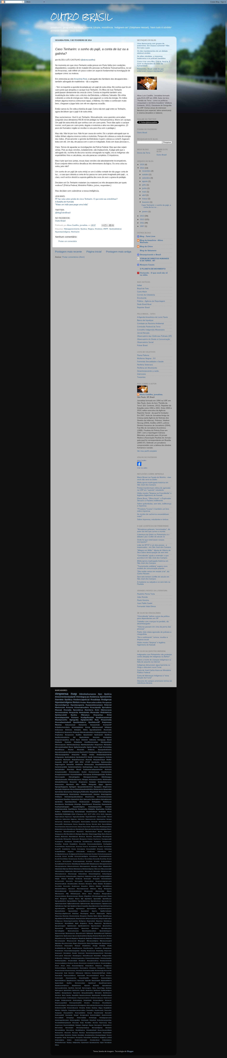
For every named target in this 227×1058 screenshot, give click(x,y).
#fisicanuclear (100, 891)
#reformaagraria (99, 757)
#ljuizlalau (58, 943)
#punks (68, 995)
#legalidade (94, 792)
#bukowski (75, 839)
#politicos (108, 735)
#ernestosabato (61, 712)
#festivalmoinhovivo (75, 891)
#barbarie (58, 742)
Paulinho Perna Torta (146, 594)
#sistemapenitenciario (62, 1020)
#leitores (109, 938)
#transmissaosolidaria (105, 1030)
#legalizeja (82, 938)
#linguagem (81, 941)
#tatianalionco (107, 1025)
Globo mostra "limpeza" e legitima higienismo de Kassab (151, 644)
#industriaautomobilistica (84, 789)
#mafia (109, 945)
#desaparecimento (71, 229)
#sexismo (58, 760)
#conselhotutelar (76, 774)
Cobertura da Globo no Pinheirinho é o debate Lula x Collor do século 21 (153, 536)
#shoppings (70, 1017)
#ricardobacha (107, 1003)
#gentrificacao (107, 898)
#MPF (105, 229)
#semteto (59, 699)
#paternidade (59, 983)
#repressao (107, 722)
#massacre (58, 953)
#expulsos (84, 886)
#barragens (108, 831)
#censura (108, 769)
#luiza (89, 943)
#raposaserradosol (84, 998)
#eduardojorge (107, 874)
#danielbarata (76, 864)
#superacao (59, 1025)
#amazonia (83, 725)
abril (144, 195)
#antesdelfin (59, 824)
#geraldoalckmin (96, 730)
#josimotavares (70, 933)
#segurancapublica (62, 740)
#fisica (84, 784)
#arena (75, 824)
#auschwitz (86, 826)
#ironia (91, 923)
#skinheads (85, 1020)
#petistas (109, 988)
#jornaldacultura (106, 928)
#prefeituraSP (94, 722)
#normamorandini (88, 970)
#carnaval (79, 846)
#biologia (78, 834)
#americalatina (85, 821)
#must (57, 965)
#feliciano (93, 888)
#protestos (59, 802)
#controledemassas (105, 856)
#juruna (75, 936)
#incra (72, 789)
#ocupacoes (69, 735)
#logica (91, 229)
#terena (58, 725)
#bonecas (82, 836)
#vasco (109, 1035)
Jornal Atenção (143, 333)
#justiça (90, 936)
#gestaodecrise (107, 901)
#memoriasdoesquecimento (94, 953)
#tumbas (82, 1032)
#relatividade (88, 1000)
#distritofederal (59, 871)
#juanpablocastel (99, 933)
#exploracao (76, 886)
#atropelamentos (105, 767)
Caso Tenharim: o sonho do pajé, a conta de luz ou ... (156, 206)
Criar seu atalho (142, 468)
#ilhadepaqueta (70, 918)
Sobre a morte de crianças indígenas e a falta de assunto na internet (154, 661)
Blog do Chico (146, 246)
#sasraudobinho (80, 1013)
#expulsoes (99, 745)
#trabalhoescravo (78, 760)
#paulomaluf (87, 735)
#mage (69, 948)
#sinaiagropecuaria (105, 1017)
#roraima (82, 1008)
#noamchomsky (70, 970)
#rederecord (108, 998)
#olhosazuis (79, 973)
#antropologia (88, 767)
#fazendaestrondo (82, 888)
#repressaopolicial (61, 1003)
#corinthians (64, 859)
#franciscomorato (72, 896)
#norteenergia (99, 970)
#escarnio (73, 782)
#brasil (78, 769)
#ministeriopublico (60, 960)
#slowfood (93, 1020)
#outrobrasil (59, 799)
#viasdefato (87, 1037)
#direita (71, 869)
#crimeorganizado (98, 774)
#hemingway (84, 913)
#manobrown (59, 950)
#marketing (99, 950)
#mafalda (102, 945)
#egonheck (80, 876)
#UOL (103, 814)
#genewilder (97, 898)
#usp (74, 693)
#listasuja (76, 732)
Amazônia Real (80, 79)
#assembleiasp (107, 824)
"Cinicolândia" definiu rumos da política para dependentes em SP (153, 617)
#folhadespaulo (75, 893)
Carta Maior (142, 292)
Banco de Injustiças (145, 320)
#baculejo (70, 769)
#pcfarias (96, 985)
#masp (84, 755)
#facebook (70, 784)
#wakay (69, 1042)
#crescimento (67, 861)
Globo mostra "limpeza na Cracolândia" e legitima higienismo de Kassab (154, 494)
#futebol (71, 898)
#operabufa (58, 975)
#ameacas (67, 821)
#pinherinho (76, 990)
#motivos (98, 229)
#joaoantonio (59, 928)
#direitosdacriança (73, 745)
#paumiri (87, 985)
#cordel (57, 859)
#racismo (96, 737)
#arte (99, 824)
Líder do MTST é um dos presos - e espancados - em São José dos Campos (154, 546)
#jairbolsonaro (71, 926)
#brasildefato (97, 836)
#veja (64, 1037)
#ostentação (59, 978)
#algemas (74, 819)
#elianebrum (89, 876)
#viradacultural (94, 1040)
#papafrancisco (71, 980)
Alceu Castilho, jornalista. (77, 225)
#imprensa (61, 693)
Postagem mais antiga (118, 251)
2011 (142, 223)
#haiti (100, 747)
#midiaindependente (104, 755)
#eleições (77, 730)
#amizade (94, 821)
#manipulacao (107, 948)
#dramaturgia (72, 874)
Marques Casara (147, 265)
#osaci (102, 975)
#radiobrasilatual (106, 995)
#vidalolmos (95, 1037)
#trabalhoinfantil (91, 1030)
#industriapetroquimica (71, 921)
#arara (96, 767)
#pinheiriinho (68, 990)
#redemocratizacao (97, 998)
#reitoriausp (107, 802)
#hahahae (75, 913)
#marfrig (83, 950)
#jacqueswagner (60, 926)
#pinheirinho (106, 697)
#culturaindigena (106, 861)
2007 (142, 226)
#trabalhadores (80, 1030)
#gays (101, 784)
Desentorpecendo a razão (148, 371)
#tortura (76, 702)
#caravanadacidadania (94, 844)
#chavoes (100, 849)
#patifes (78, 735)
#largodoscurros (60, 938)
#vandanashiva (90, 1035)
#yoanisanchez (94, 1042)
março (145, 199)
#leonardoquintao (105, 792)
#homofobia (107, 747)
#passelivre (75, 799)
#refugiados (96, 802)
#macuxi (77, 945)
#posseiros (76, 993)
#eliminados (107, 779)
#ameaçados (76, 821)
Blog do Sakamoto (148, 251)
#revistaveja (69, 804)
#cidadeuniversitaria (62, 727)
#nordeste (79, 970)
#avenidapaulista (62, 717)
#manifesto (98, 948)
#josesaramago (60, 933)
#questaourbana (71, 802)
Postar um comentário (67, 241)
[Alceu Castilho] (139, 465)
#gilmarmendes (85, 903)
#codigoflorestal (87, 717)
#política (57, 993)
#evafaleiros (108, 883)
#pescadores (96, 799)
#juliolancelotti (61, 715)
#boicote (109, 834)
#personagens (86, 988)
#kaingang (77, 792)
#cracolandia (95, 707)
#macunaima (69, 945)
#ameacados (89, 764)
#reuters (87, 1003)
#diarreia (65, 869)
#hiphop (109, 913)
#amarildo (70, 764)
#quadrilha (75, 995)
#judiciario (108, 933)
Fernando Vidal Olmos (146, 606)
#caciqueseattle (107, 839)
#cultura (109, 774)
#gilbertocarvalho (80, 747)
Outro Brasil (60, 221)
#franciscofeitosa (60, 896)
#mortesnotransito (106, 960)
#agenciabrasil (59, 816)
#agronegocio (60, 764)
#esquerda (73, 712)
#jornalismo (107, 707)
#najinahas (59, 735)
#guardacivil (85, 911)
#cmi (110, 851)
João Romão (142, 597)
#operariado (81, 975)
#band (109, 740)
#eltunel (63, 878)
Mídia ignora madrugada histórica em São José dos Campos (152, 484)
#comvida (58, 856)
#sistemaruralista (61, 809)
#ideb (95, 916)
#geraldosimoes (96, 901)
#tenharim (75, 232)
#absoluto (108, 814)
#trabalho (91, 809)
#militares (58, 797)
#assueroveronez (71, 826)
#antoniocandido (61, 767)
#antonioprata (68, 824)
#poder (82, 990)
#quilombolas (84, 737)
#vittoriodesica (107, 1040)
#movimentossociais (104, 797)
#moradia (67, 710)
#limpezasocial (71, 941)
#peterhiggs (101, 988)
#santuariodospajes (62, 807)
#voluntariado (80, 812)
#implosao (66, 789)
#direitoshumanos (87, 694)
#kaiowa (95, 936)
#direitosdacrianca (74, 779)
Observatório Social (145, 342)
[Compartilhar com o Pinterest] (113, 225)
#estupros (89, 883)
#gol (69, 906)
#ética (57, 1045)
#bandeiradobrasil (69, 831)
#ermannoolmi (59, 881)
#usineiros (68, 1035)
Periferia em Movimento (147, 368)
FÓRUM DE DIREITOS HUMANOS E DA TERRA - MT (154, 260)
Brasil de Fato (143, 289)
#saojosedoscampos (94, 705)
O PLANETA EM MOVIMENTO (153, 269)
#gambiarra (88, 898)
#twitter (109, 760)
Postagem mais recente (68, 251)
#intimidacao (108, 921)
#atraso (80, 826)
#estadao (92, 782)
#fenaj (100, 888)
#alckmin (84, 740)
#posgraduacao (67, 993)
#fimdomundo (88, 891)
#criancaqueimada (79, 861)
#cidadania (78, 742)
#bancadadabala (101, 829)
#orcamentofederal (93, 975)
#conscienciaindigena (81, 856)
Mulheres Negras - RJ (146, 358)
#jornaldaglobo (59, 931)
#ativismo (92, 740)
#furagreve (63, 898)
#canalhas (58, 844)
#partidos (67, 799)
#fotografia (92, 784)
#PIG (94, 814)
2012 (142, 219)
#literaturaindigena (92, 941)
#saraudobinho (68, 1013)
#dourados (96, 871)
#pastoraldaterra (106, 980)
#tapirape (85, 1025)
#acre (78, 740)
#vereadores (71, 1037)
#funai (71, 747)
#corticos (81, 859)
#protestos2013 (81, 757)
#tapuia (91, 1025)
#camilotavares (87, 841)
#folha (85, 730)
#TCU (98, 814)
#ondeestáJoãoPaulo (98, 973)
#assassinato (95, 725)
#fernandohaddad (61, 747)
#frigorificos (88, 896)
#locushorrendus (67, 943)
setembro (146, 178)
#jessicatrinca (107, 926)
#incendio (80, 750)
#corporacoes (73, 859)
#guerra (94, 911)
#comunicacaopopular (104, 854)
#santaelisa (90, 1010)
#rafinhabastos (72, 998)
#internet (108, 705)
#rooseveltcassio (72, 1008)
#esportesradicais (60, 883)
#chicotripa (108, 849)
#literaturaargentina (62, 755)
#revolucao (96, 1003)
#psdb (90, 757)
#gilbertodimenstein (73, 903)
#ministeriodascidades (92, 958)
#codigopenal (73, 854)
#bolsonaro (64, 836)
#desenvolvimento (73, 866)
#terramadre (69, 1027)
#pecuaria (87, 799)
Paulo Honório (143, 600)
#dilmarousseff (97, 727)
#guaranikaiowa (60, 911)
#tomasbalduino (60, 1030)
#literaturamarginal (106, 941)
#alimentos (81, 819)
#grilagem (72, 787)
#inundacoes (59, 923)
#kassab (58, 710)
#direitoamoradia (61, 779)
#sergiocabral (84, 1015)
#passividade (96, 980)
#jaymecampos (96, 926)
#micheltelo (97, 955)
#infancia (91, 750)
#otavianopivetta (71, 978)
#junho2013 (84, 752)
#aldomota (58, 819)
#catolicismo (66, 849)
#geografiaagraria (61, 787)
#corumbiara (89, 859)
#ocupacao (107, 702)
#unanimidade (107, 1032)
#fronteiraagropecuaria (99, 896)
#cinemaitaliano (77, 727)
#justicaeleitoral (82, 936)
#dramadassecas (60, 874)
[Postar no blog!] (105, 225)
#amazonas (59, 821)
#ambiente (79, 764)
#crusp (87, 727)
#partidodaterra (79, 722)
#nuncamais (59, 973)
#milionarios (59, 958)
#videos (58, 812)
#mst (110, 732)
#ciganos (71, 851)
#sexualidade (59, 1017)
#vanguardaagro (101, 1035)
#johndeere (95, 928)
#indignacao (59, 921)
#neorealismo (84, 968)
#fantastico (108, 745)
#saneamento (107, 804)
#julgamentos (59, 936)
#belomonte (60, 707)
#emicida (71, 878)
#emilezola (78, 878)
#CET (85, 814)
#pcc (81, 799)
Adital (139, 285)
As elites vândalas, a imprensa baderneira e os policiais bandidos (151, 57)
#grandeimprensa (106, 906)
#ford (90, 893)
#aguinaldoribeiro (91, 816)
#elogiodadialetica (106, 876)
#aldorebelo (66, 819)
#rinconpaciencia (72, 1005)
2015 (142, 165)
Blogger (130, 1051)
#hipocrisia (58, 916)
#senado (108, 807)
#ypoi (102, 1042)
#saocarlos (108, 1010)
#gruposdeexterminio (85, 787)
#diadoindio (58, 869)
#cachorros (97, 839)
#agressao (68, 816)
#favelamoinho (61, 720)
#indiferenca (59, 732)
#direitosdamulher (87, 745)
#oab (65, 973)
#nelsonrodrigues (60, 968)
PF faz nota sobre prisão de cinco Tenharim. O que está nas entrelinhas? (86, 199)
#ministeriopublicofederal (74, 797)
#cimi (97, 710)
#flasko (109, 891)
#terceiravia (59, 1027)
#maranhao (98, 715)
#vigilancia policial (106, 1037)
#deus (100, 866)
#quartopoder (96, 995)
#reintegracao (82, 697)
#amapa (109, 819)
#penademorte (107, 985)
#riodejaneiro (82, 1005)
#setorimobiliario (95, 1015)
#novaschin (108, 970)
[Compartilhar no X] (108, 225)
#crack (109, 859)
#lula (97, 720)
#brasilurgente (107, 836)
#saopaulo (58, 1013)
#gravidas (71, 908)
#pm (100, 694)
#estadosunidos (73, 883)
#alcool (109, 816)
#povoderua (78, 710)
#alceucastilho (101, 816)
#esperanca (83, 782)
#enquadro (96, 878)
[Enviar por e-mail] (103, 225)
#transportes (59, 1032)
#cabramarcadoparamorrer (93, 769)
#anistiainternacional (105, 821)
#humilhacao (59, 750)
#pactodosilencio (60, 980)
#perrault (78, 988)
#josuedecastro (81, 933)
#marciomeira (74, 794)
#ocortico (71, 973)
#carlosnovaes (70, 846)
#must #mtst (65, 965)
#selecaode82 (59, 1015)
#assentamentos (60, 826)
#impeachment (80, 918)
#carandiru (82, 844)
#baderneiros (95, 826)
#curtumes (68, 864)
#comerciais (87, 854)
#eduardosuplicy (71, 876)
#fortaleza (97, 893)
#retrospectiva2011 (75, 1003)
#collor (84, 772)
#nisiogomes (101, 968)
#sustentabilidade (68, 1025)
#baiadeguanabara (106, 826)
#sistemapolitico (75, 1020)
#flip (67, 893)
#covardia (96, 859)
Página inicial (93, 251)
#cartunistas (108, 846)
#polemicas (89, 990)
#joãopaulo (89, 933)
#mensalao (108, 953)
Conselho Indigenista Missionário (151, 330)
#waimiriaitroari (91, 812)
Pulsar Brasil (142, 345)
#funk (57, 898)
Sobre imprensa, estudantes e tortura (152, 519)
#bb (65, 834)
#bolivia (57, 836)
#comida (94, 854)
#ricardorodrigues (60, 1005)
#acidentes (95, 762)
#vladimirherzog (68, 812)
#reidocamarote (66, 1000)
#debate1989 (85, 864)
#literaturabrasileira (87, 732)
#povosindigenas (62, 705)
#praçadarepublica (87, 993)
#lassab (68, 938)
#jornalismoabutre (61, 752)
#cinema (69, 707)
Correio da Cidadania (146, 295)
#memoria (81, 953)
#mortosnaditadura (61, 963)
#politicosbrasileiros (62, 737)
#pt (74, 737)
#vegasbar (58, 1037)
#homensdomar (74, 916)
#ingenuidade (91, 921)
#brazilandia (59, 839)
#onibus (109, 973)
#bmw (104, 834)
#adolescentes (106, 762)
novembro (146, 171)
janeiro (145, 212)
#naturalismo (89, 965)
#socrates (75, 1022)
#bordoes (89, 836)
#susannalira (82, 809)
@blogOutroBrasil (62, 213)
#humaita (58, 789)
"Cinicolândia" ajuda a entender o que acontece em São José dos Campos (153, 557)
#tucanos (75, 1032)
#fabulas (98, 886)
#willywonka (76, 1042)
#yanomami (85, 1042)
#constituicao (93, 856)
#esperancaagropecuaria (104, 881)
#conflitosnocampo (91, 742)
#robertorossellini (60, 1008)
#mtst (109, 715)
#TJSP (87, 762)
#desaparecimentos (90, 777)
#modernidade (72, 960)
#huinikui (90, 916)
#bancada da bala (90, 829)
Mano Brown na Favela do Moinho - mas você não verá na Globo (154, 478)
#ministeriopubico (106, 958)
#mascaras (108, 950)
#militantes (66, 958)
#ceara (73, 849)
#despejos (94, 866)
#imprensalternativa (105, 918)
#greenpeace (80, 908)
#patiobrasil (92, 983)
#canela (65, 844)
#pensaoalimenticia (61, 988)
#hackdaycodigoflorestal (63, 913)
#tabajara (78, 1025)
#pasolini (88, 980)
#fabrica (91, 886)
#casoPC (58, 849)
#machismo (58, 945)
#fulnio (109, 896)
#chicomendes (74, 772)
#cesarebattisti (91, 849)
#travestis (68, 1032)
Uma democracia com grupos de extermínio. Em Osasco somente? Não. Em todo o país (153, 46)
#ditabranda (69, 871)
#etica (95, 883)
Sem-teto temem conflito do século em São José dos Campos (153, 578)
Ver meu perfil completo (147, 451)
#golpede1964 (87, 720)
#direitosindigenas (88, 869)
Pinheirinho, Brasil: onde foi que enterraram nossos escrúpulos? (150, 70)
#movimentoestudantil (65, 697)
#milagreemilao (107, 955)
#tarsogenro (98, 1025)
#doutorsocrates (106, 871)
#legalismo (74, 938)
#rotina (88, 1008)
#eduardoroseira (60, 876)
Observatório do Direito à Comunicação (153, 339)
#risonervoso (99, 1005)
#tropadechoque (99, 760)
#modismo (82, 960)
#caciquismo (59, 841)
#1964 (73, 814)
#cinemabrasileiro (81, 707)
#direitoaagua (107, 777)
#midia (91, 755)
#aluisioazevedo (90, 819)
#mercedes (67, 955)
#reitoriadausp (77, 1000)
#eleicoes (68, 730)
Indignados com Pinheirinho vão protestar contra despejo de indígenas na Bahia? (154, 656)
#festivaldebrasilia (60, 891)
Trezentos (141, 377)
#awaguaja (101, 740)
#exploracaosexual (104, 717)
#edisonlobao (82, 874)
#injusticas (99, 921)
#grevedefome (91, 908)
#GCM (65, 762)
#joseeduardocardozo (89, 931)
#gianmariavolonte (61, 903)
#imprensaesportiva (92, 918)
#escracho (69, 881)
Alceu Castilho (141, 460)
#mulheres (97, 963)
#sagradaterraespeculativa (76, 1010)
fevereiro (146, 202)
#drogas (85, 779)
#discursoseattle (106, 869)
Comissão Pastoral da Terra (148, 327)
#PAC (82, 762)
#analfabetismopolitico (103, 764)
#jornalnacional (74, 752)
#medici (74, 953)
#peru (94, 988)
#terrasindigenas (97, 1027)
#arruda (94, 824)
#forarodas (94, 712)
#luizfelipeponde (96, 943)
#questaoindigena (62, 232)
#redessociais (84, 802)
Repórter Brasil (143, 307)
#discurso (97, 869)
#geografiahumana (84, 901)
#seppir (76, 1015)
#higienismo (107, 787)
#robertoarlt (108, 1005)
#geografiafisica (72, 901)
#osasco (109, 975)
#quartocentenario (85, 995)
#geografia (73, 720)
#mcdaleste (67, 953)
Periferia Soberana (145, 365)
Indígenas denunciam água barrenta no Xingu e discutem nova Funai (153, 666)
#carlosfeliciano (60, 846)
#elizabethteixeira (61, 782)
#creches (58, 861)
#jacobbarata (107, 923)
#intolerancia (98, 789)
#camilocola (77, 841)
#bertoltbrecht (70, 834)
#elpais (57, 878)
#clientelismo (102, 851)
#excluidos (58, 886)
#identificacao (107, 916)
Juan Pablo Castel (144, 603)
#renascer (108, 1000)
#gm (65, 906)
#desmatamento (85, 866)
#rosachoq (97, 804)
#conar (64, 856)
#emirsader (87, 878)
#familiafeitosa (107, 886)
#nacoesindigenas (78, 965)
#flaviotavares (59, 893)
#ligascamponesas (105, 752)
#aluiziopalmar (101, 819)
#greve (95, 747)
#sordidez (88, 1022)
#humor (71, 750)
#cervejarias (81, 849)
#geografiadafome (60, 901)
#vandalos (81, 1035)
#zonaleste (108, 1042)
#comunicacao (94, 772)
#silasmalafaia (81, 1017)
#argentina (82, 824)
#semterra (89, 710)
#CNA (72, 740)
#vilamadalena (59, 1040)
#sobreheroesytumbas (104, 1020)
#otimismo (95, 978)
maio (144, 192)
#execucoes (59, 784)
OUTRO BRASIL (81, 17)
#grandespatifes (60, 908)
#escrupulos (79, 881)
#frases (81, 896)
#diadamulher (107, 866)
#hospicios (83, 916)
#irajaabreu (83, 923)
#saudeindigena (79, 807)
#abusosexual (70, 725)
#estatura (82, 883)
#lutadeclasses (107, 943)
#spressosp (103, 1022)
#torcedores (70, 1030)
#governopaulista (83, 906)
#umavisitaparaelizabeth (93, 1032)
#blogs (99, 834)
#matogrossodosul (101, 732)
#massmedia (106, 720)
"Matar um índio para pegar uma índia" (71, 204)
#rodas (83, 702)
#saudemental (98, 1013)
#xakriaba (102, 812)
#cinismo (75, 717)
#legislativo (89, 938)
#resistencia (59, 804)
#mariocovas (91, 950)
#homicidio (108, 730)
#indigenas (106, 699)
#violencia (94, 697)
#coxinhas (103, 859)
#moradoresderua (92, 960)
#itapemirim (98, 923)
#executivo (66, 886)
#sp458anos (72, 809)
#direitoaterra (78, 869)
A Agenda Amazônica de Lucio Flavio (152, 317)
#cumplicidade (59, 864)
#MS (76, 762)
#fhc (77, 784)
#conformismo (106, 772)
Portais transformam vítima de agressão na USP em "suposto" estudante (154, 489)
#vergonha (79, 1037)
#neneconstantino (73, 968)
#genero (108, 784)
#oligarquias (59, 757)
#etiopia (100, 883)
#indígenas (82, 921)
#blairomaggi (93, 834)
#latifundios (85, 792)
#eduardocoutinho (95, 779)
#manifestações (88, 948)
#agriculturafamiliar (79, 816)
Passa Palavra (143, 355)
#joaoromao (85, 928)
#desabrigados (74, 777)
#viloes (69, 1040)
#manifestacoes (77, 948)
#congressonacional (62, 774)
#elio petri (96, 876)
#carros (85, 846)
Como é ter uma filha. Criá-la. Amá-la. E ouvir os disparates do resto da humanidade (153, 64)
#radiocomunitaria (60, 998)
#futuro (77, 898)
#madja (95, 945)
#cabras (90, 839)
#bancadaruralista (94, 702)
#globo (89, 747)
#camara (68, 742)
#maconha (75, 755)
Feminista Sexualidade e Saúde (150, 362)
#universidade (59, 1035)
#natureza (98, 965)
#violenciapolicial (81, 699)
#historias (66, 916)
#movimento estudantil (86, 963)
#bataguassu (59, 834)
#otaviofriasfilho (84, 978)
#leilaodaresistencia (99, 938)
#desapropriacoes (61, 866)
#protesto (58, 995)
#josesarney (68, 792)
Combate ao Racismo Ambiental (150, 323)
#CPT (90, 814)
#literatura (85, 715)
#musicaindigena (106, 963)
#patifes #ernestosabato (76, 983)
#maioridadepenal (61, 794)
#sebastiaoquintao (95, 807)
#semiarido (68, 1015)
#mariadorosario (86, 794)
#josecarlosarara (73, 931)
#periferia (71, 988)
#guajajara (98, 787)
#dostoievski (89, 871)
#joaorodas (107, 789)
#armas (88, 824)
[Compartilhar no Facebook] (110, 225)
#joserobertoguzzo (106, 931)
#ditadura (108, 727)
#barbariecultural (91, 831)
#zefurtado (67, 814)
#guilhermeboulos (106, 911)
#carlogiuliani (107, 844)
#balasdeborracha (61, 829)
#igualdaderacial (60, 918)
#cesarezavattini (61, 772)
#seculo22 (108, 1013)
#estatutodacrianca (105, 782)
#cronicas (89, 861)
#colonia (80, 854)
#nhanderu (92, 968)
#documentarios (78, 871)
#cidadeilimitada (60, 851)
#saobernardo (99, 1010)
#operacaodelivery (70, 975)
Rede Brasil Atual (144, 304)
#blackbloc (85, 834)
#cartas (100, 846)
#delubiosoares (94, 864)
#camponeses (107, 841)
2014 (142, 168)
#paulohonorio (76, 985)
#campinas (97, 841)
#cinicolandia (80, 851)
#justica (84, 229)
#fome (84, 893)
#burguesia (83, 839)
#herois (92, 913)
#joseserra (68, 732)
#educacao (59, 730)
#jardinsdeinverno (83, 926)
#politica (68, 699)
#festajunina (108, 888)
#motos (76, 963)
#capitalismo (74, 844)
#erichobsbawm (106, 878)
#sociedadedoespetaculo (63, 1022)
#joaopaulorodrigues (72, 928)
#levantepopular (60, 941)
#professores (107, 993)
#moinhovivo (89, 797)
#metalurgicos (77, 955)
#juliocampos (68, 936)
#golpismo (74, 906)
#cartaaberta (93, 846)
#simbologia (92, 1017)
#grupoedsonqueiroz (105, 908)
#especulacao (89, 881)
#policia (108, 694)
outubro (145, 175)
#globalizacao (59, 906)
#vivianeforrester (60, 1042)
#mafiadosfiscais (60, 948)
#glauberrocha (107, 903)
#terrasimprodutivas (82, 1027)
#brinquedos (67, 839)
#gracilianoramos (94, 906)
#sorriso (95, 1022)
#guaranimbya (73, 911)
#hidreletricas (106, 712)
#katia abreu (103, 936)
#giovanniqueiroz (96, 903)
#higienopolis (101, 913)
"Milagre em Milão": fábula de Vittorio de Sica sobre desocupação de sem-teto (154, 551)
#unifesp (108, 809)
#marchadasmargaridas (72, 950)
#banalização (80, 829)
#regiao (57, 1000)
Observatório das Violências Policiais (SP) (154, 336)
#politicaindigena (106, 990)
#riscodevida (91, 1005)
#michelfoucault (88, 955)
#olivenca (88, 973)
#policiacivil (98, 735)
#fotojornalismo (107, 893)
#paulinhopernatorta (105, 983)
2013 (142, 216)
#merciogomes (106, 794)
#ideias (100, 916)
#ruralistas (95, 699)
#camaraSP (107, 725)
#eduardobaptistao (94, 874)
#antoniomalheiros (75, 767)
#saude (89, 1013)
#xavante (58, 762)
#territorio (108, 1027)
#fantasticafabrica (60, 888)
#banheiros (80, 831)
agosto (145, 181)
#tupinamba (100, 809)
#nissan (109, 968)
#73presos (79, 814)
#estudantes (84, 712)
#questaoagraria (77, 705)
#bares (100, 831)
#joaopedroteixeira (105, 750)
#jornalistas (59, 792)
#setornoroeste (107, 1015)
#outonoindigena (106, 978)
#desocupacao (60, 745)
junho (144, 188)
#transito (89, 760)
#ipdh (76, 923)
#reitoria (109, 757)
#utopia (74, 1035)
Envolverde (141, 298)
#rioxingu (77, 804)
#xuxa (109, 812)
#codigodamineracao (61, 854)
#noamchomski (60, 970)
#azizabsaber (60, 769)
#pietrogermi (59, 990)
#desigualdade (106, 742)
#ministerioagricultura (78, 958)
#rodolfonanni (87, 804)
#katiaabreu (93, 752)
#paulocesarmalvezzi (62, 985)
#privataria (98, 993)
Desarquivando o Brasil (150, 255)
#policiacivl (97, 990)
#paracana (80, 980)
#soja (82, 1022)
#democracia (106, 710)
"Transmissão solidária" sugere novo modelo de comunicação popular (152, 567)
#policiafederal (115, 229)
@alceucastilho (87, 60)
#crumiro (97, 861)
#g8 (82, 898)
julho (144, 185)
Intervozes (141, 374)
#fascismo (71, 888)
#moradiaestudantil (63, 722)
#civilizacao (91, 851)
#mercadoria (59, 955)
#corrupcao (87, 774)
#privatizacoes (106, 799)
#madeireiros (86, 945)
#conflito (70, 856)
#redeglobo (107, 737)
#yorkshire (59, 814)
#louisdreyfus (82, 943)
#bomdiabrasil (73, 836)
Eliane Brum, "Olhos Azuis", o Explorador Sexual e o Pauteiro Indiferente (154, 499)
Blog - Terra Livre (147, 236)
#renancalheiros (98, 1000)
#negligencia (108, 965)
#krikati (109, 936)
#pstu (64, 995)
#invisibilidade (69, 923)
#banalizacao (71, 829)
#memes (97, 794)
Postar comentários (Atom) (73, 257)
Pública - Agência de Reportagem (151, 301)
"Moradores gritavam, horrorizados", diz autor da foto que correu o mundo (153, 530)
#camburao (68, 841)
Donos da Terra (143, 153)
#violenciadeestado (81, 1040)
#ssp (110, 1022)
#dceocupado (60, 777)
